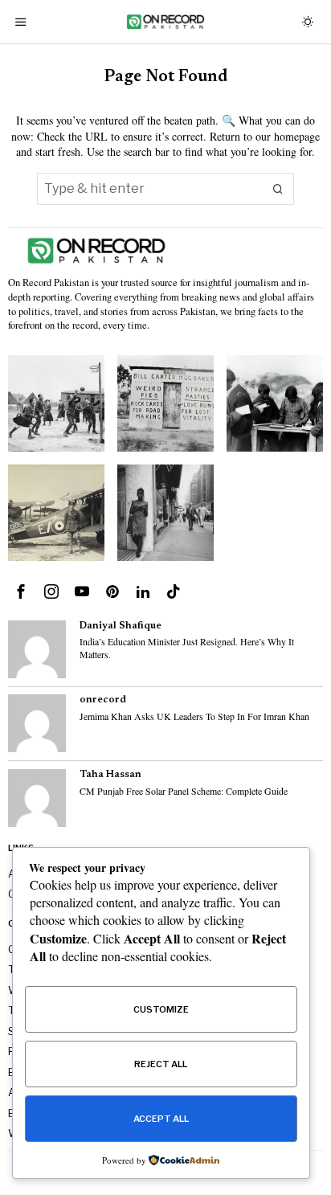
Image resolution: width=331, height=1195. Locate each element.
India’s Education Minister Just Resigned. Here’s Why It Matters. (187, 648)
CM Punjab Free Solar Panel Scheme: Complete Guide (184, 791)
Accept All (161, 1118)
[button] (278, 189)
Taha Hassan (110, 775)
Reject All (160, 1064)
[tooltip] (21, 591)
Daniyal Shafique (120, 626)
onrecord (103, 700)
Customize (161, 1009)
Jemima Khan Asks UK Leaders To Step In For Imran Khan (194, 716)
